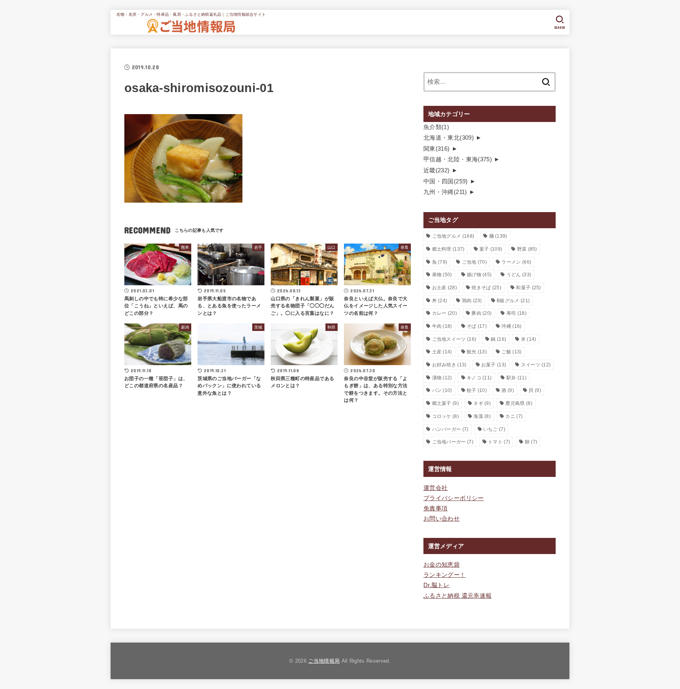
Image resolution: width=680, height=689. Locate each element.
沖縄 (511, 326)
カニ (514, 416)
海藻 (482, 416)
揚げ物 (479, 274)
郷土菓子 (445, 403)
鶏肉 (472, 300)
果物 (442, 274)
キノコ (479, 378)
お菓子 (493, 365)
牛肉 (442, 326)
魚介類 (436, 127)
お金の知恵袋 (441, 565)
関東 (436, 149)
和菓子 (528, 287)
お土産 (444, 287)
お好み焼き (449, 365)
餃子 (477, 390)
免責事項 (435, 508)
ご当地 (474, 262)
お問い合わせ (441, 518)
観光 (477, 352)
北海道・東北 (448, 138)
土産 (442, 352)
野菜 (527, 249)
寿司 (516, 313)
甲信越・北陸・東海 (457, 159)
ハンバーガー (450, 429)
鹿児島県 (518, 403)
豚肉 (481, 313)
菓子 (490, 249)
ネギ (482, 403)
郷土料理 (448, 249)
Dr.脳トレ (436, 585)
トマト (499, 442)
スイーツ (536, 365)
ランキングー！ (444, 575)
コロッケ (445, 416)
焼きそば (486, 287)
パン (442, 390)
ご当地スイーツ (454, 339)
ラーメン (516, 262)
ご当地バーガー (452, 442)
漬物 (442, 378)
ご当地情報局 (324, 661)
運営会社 (435, 488)
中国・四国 (445, 181)
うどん (518, 274)
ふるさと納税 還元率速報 (457, 596)
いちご (494, 429)
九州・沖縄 (445, 192)
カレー (444, 313)
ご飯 (511, 352)
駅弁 (516, 378)
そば (477, 326)
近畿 (436, 170)
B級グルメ (513, 300)
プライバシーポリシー (453, 498)
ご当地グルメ (453, 236)
